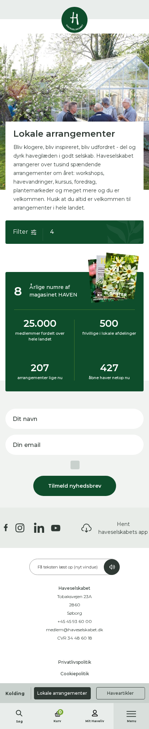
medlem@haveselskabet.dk (74, 629)
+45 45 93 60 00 (75, 621)
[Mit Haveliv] (95, 712)
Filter (20, 231)
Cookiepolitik (74, 673)
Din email (27, 445)
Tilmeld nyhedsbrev (74, 486)
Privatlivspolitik (74, 662)
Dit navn (25, 419)
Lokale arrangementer (62, 693)
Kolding (15, 693)
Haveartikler (120, 693)
